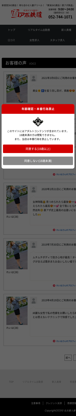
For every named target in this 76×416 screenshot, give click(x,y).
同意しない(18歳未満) (38, 160)
